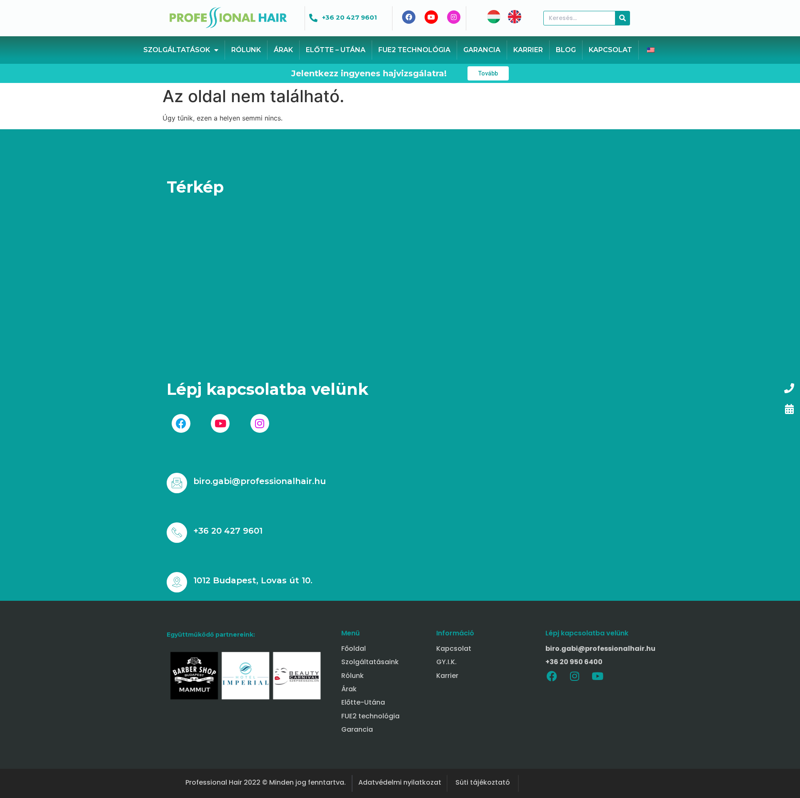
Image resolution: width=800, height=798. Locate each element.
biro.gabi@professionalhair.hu (259, 481)
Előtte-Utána (363, 702)
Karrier (528, 50)
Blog (566, 50)
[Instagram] (574, 676)
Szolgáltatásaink (370, 662)
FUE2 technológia (414, 50)
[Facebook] (551, 676)
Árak (283, 50)
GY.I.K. (446, 662)
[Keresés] (622, 18)
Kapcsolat (610, 50)
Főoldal (353, 648)
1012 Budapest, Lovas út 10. (252, 580)
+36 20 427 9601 (349, 17)
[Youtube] (597, 676)
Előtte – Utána (335, 50)
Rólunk (246, 50)
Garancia (481, 50)
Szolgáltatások (176, 50)
